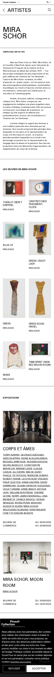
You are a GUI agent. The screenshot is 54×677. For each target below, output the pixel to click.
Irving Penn (22, 502)
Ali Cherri (19, 472)
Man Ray (36, 502)
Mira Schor (8, 209)
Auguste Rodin (12, 506)
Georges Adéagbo (32, 454)
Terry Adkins (11, 454)
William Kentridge (21, 492)
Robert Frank (12, 478)
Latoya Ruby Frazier (35, 478)
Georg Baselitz (13, 465)
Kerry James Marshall (26, 496)
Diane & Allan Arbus (34, 458)
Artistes (19, 10)
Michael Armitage (14, 461)
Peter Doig (19, 475)
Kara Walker (38, 509)
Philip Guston (11, 482)
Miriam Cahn (24, 468)
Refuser (14, 668)
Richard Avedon (37, 461)
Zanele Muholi (25, 499)
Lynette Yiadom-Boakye (18, 513)
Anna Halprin (30, 482)
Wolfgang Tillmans (15, 509)
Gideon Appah (11, 458)
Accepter (39, 668)
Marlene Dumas (37, 475)
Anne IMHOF (28, 489)
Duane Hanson (26, 485)
